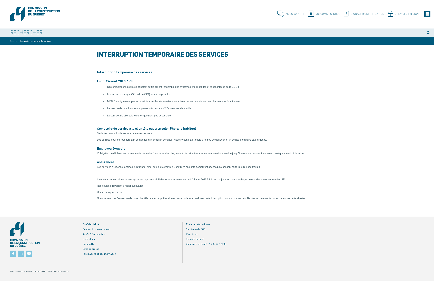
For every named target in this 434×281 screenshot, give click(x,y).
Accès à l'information (94, 234)
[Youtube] (29, 252)
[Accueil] (41, 14)
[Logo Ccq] (25, 234)
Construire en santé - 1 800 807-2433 (206, 244)
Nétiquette (88, 244)
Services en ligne (407, 14)
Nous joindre (295, 14)
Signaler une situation (367, 14)
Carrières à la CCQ (195, 229)
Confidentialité (91, 224)
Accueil (13, 41)
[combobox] (212, 33)
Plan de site (192, 234)
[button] (429, 32)
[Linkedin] (21, 252)
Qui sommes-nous (327, 14)
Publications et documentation (99, 254)
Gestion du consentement (97, 229)
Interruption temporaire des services (35, 41)
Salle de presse (91, 249)
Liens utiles (89, 239)
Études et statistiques (198, 224)
